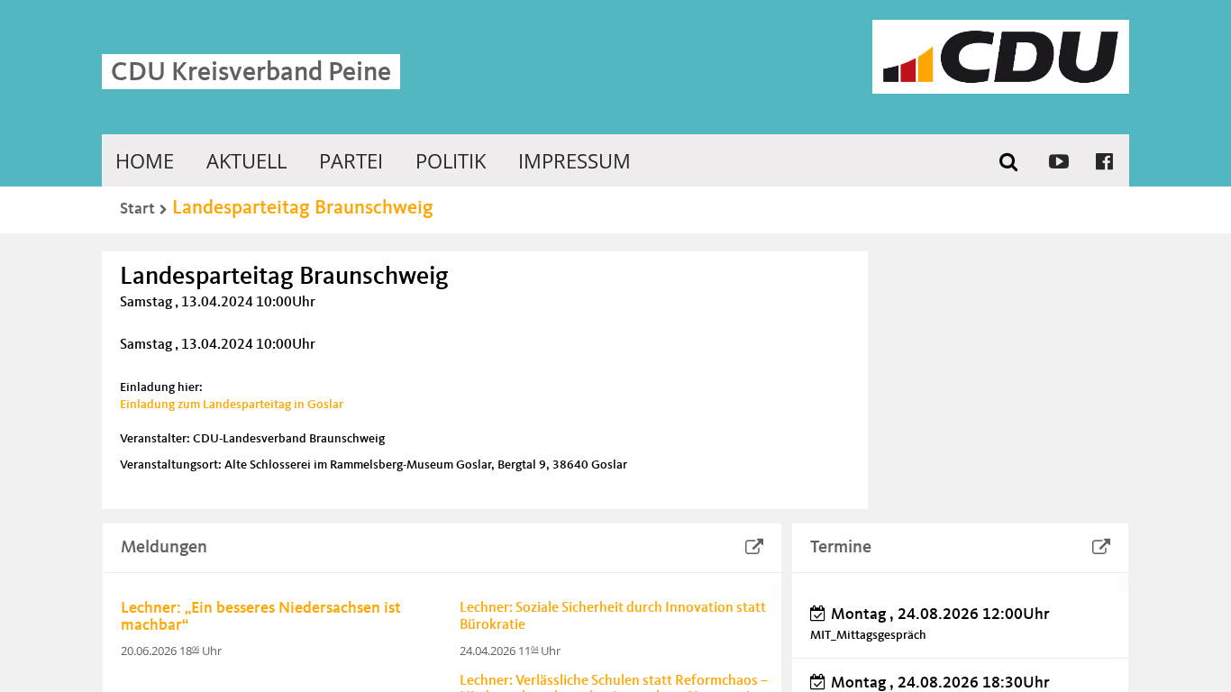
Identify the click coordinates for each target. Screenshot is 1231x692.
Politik (450, 160)
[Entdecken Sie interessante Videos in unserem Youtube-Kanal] (1058, 160)
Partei (351, 160)
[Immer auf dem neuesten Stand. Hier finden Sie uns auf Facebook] (1104, 160)
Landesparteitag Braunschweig (302, 208)
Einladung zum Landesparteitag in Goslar (231, 404)
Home (144, 160)
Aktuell (246, 160)
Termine (840, 548)
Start (137, 209)
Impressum (574, 160)
